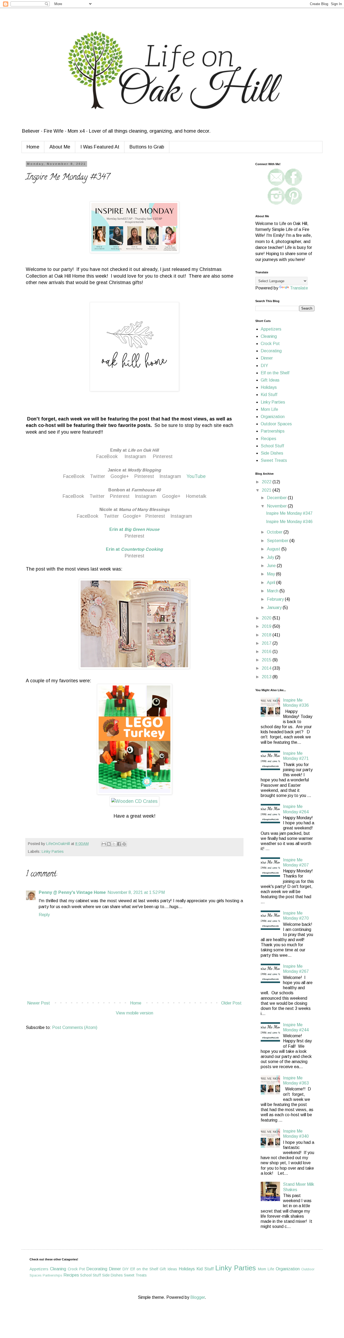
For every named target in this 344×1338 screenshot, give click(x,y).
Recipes (268, 438)
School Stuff (272, 446)
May (271, 574)
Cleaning (269, 336)
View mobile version (134, 1013)
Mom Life (269, 409)
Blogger (197, 1297)
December (277, 497)
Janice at (134, 470)
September (278, 540)
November (277, 506)
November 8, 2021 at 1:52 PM (136, 892)
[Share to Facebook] (119, 844)
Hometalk (196, 496)
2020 (267, 618)
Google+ (119, 476)
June (272, 565)
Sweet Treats (274, 460)
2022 (267, 482)
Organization (273, 416)
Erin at (134, 529)
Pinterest (162, 456)
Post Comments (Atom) (74, 1027)
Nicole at (134, 509)
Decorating (271, 351)
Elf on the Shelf (275, 373)
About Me (59, 147)
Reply (44, 914)
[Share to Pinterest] (124, 844)
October (275, 532)
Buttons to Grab (147, 147)
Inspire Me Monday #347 (289, 513)
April (271, 582)
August (274, 549)
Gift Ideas (270, 380)
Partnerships (273, 431)
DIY (264, 365)
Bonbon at (134, 490)
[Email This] (103, 844)
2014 (267, 668)
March (273, 591)
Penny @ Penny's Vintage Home (72, 892)
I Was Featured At (99, 147)
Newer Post (38, 1003)
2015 (267, 660)
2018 (267, 635)
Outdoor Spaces (276, 424)
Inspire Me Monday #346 (289, 521)
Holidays (269, 387)
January (275, 607)
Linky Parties (53, 851)
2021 (267, 490)
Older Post (231, 1003)
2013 (267, 677)
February (276, 599)
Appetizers (271, 329)
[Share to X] (114, 844)
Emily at (134, 450)
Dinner (267, 358)
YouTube (196, 476)
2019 (267, 626)
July (271, 557)
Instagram (135, 456)
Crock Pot (270, 343)
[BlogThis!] (109, 844)
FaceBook (107, 456)
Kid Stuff (269, 394)
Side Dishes (272, 453)
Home (33, 147)
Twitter (97, 476)
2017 (267, 643)
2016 (267, 651)
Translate (299, 288)
